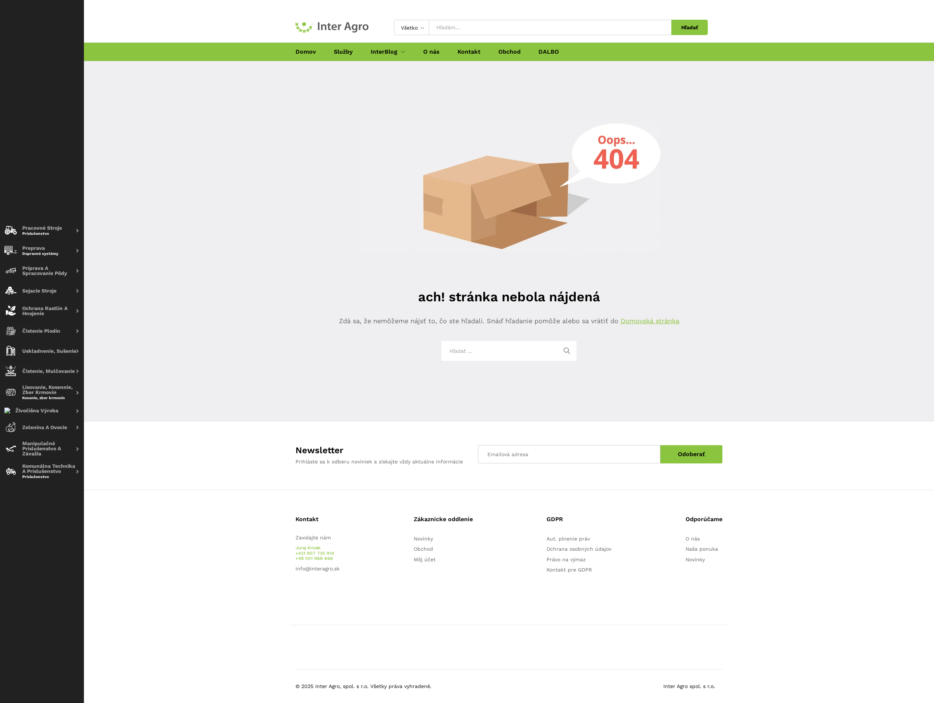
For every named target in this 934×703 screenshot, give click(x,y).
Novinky (423, 539)
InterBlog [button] (384, 52)
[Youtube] (308, 592)
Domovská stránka (650, 321)
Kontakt (469, 52)
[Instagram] (320, 592)
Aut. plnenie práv (568, 539)
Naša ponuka (702, 549)
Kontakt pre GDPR (569, 570)
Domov (306, 52)
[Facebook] (297, 592)
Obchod (509, 52)
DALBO (549, 52)
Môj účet (425, 559)
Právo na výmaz (566, 559)
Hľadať (689, 27)
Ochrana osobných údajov (579, 549)
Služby (343, 52)
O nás (431, 52)
